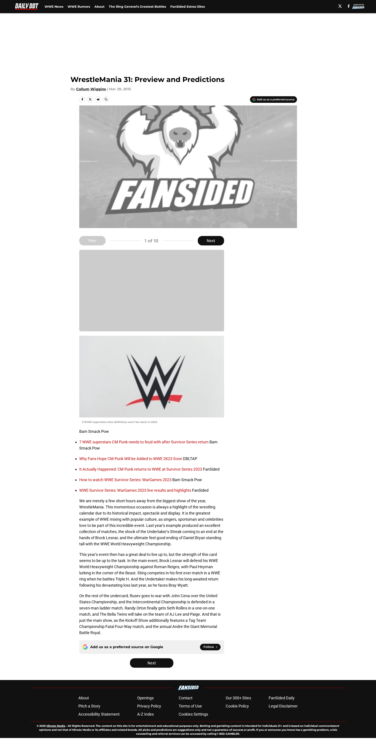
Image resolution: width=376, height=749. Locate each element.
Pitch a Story (89, 706)
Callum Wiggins (91, 89)
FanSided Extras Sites (187, 7)
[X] (340, 6)
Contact (185, 698)
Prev (92, 240)
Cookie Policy (237, 706)
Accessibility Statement (99, 714)
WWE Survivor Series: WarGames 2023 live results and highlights (135, 490)
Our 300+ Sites (238, 698)
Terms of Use (190, 706)
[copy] (106, 99)
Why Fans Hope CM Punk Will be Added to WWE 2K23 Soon (131, 458)
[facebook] (349, 6)
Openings (145, 698)
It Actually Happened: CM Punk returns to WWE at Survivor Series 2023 (141, 469)
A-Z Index (145, 714)
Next (211, 240)
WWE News (54, 7)
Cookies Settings (193, 714)
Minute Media (56, 725)
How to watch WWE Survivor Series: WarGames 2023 (125, 479)
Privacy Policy (149, 706)
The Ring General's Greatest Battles (137, 7)
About (99, 7)
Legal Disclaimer (283, 706)
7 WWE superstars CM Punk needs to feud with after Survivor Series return (144, 442)
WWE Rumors (79, 7)
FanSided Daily (282, 698)
